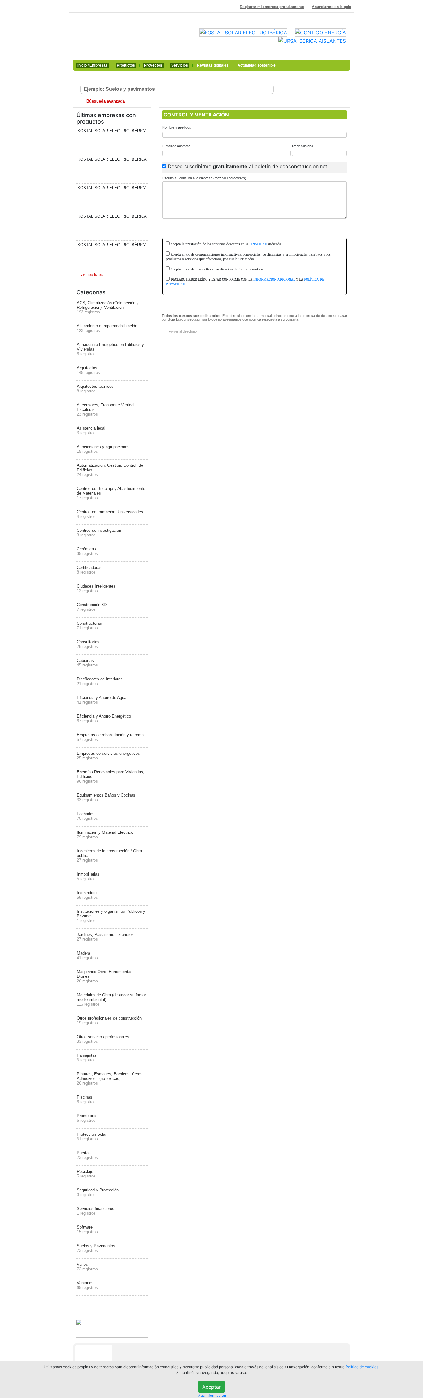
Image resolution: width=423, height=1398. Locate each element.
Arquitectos (88, 370)
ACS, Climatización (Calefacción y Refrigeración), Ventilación (108, 307)
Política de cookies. (362, 1367)
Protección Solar (92, 1136)
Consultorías (88, 644)
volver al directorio (182, 331)
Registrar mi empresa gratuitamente (272, 7)
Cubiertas (87, 662)
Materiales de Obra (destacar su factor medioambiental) (111, 1000)
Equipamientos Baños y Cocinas (106, 797)
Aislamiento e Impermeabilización (107, 328)
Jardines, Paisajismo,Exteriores (105, 936)
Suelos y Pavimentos (96, 1248)
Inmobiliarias (88, 876)
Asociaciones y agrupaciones (103, 449)
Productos (126, 65)
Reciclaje (86, 1173)
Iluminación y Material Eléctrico (105, 834)
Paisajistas (87, 1057)
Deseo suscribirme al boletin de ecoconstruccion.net (247, 166)
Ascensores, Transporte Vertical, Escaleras (106, 410)
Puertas (87, 1155)
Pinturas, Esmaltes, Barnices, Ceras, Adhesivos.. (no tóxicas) (110, 1079)
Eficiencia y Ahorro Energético (104, 718)
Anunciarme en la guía (331, 7)
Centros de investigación (99, 532)
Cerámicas (87, 551)
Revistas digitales (213, 65)
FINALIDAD (258, 244)
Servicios (179, 65)
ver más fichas (92, 274)
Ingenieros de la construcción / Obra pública (109, 856)
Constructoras (89, 625)
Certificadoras (89, 569)
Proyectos (153, 65)
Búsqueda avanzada (105, 101)
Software (87, 1229)
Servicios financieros (95, 1211)
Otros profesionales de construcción (109, 1020)
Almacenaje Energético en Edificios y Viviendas (110, 349)
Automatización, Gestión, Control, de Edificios (110, 470)
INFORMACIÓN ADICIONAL (274, 279)
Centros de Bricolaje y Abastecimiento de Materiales (111, 493)
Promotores (87, 1118)
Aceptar (211, 1387)
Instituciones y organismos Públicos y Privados (111, 916)
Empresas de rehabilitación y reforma (110, 737)
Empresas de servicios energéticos (108, 755)
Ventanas (87, 1285)
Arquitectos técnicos (95, 388)
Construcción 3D (92, 607)
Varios (87, 1266)
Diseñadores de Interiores (100, 681)
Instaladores (88, 895)
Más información (211, 1395)
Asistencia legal (91, 430)
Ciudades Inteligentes (96, 588)
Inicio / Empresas (92, 65)
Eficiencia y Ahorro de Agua (101, 700)
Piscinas (86, 1099)
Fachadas (87, 816)
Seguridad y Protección (98, 1192)
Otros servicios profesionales (103, 1039)
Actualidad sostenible (257, 65)
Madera (87, 955)
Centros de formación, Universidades (110, 514)
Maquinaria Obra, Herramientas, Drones (105, 976)
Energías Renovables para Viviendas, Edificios (110, 777)
